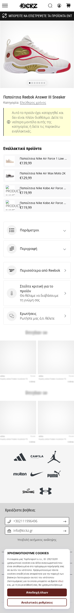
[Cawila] (36, 456)
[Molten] (19, 473)
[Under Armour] (45, 491)
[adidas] (19, 456)
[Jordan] (54, 456)
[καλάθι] (68, 6)
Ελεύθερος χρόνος (33, 102)
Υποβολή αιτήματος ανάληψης (37, 540)
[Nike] (36, 473)
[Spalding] (28, 491)
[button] (37, 230)
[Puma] (54, 473)
